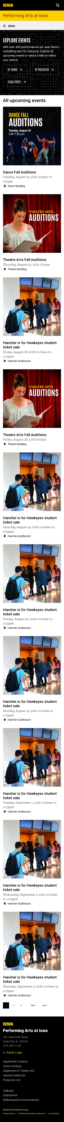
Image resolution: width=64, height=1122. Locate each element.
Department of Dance (15, 1061)
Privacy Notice (9, 1113)
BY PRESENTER (42, 69)
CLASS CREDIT (15, 82)
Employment (10, 1095)
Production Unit (12, 1080)
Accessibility (53, 1113)
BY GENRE (13, 69)
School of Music (12, 1066)
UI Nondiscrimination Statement (31, 1113)
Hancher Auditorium (14, 1075)
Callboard (8, 1090)
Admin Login (14, 1052)
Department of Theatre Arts (18, 1070)
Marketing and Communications (21, 1099)
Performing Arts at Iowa (25, 16)
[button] (57, 5)
